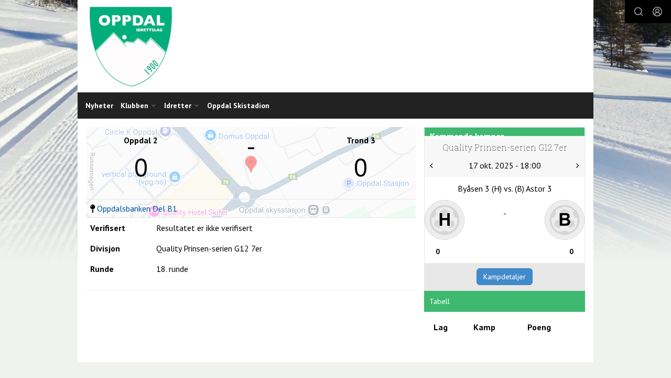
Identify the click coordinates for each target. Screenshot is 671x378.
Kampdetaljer (504, 276)
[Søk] (638, 11)
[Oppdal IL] (335, 46)
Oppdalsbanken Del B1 (137, 208)
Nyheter (99, 105)
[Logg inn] (657, 11)
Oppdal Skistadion (238, 105)
